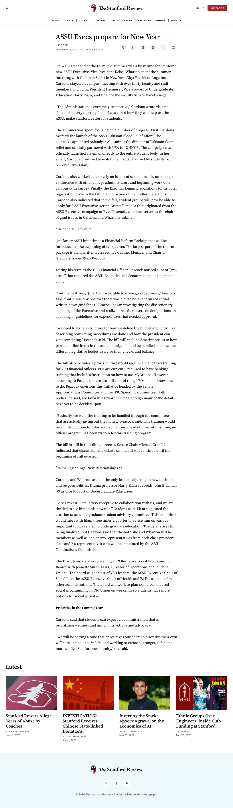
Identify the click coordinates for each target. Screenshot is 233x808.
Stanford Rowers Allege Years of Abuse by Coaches (29, 721)
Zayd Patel (183, 731)
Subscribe (217, 7)
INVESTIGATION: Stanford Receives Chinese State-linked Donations (83, 723)
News (114, 20)
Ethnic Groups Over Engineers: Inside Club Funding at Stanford (198, 721)
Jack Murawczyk (131, 731)
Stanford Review (17, 731)
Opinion (100, 20)
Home (55, 20)
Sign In (200, 8)
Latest (84, 20)
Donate (176, 20)
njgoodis (62, 45)
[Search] (7, 8)
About (69, 20)
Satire (128, 20)
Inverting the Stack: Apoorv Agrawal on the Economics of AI (141, 721)
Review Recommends (151, 20)
